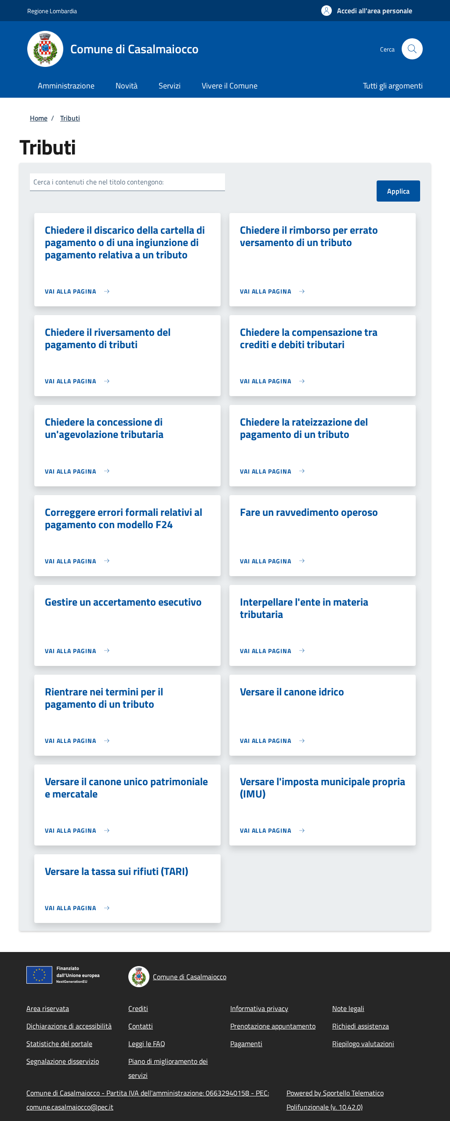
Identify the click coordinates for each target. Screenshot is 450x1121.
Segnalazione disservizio (62, 1061)
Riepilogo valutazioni (363, 1043)
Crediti (138, 1008)
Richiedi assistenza (360, 1026)
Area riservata (47, 1008)
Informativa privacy (259, 1008)
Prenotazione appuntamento (273, 1026)
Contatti (140, 1026)
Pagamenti (246, 1043)
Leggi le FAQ (146, 1043)
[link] (79, 291)
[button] (367, 10)
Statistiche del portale (59, 1043)
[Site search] (412, 48)
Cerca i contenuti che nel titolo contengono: (98, 181)
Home (38, 118)
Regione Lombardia (52, 10)
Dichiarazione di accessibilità (69, 1026)
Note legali (348, 1008)
